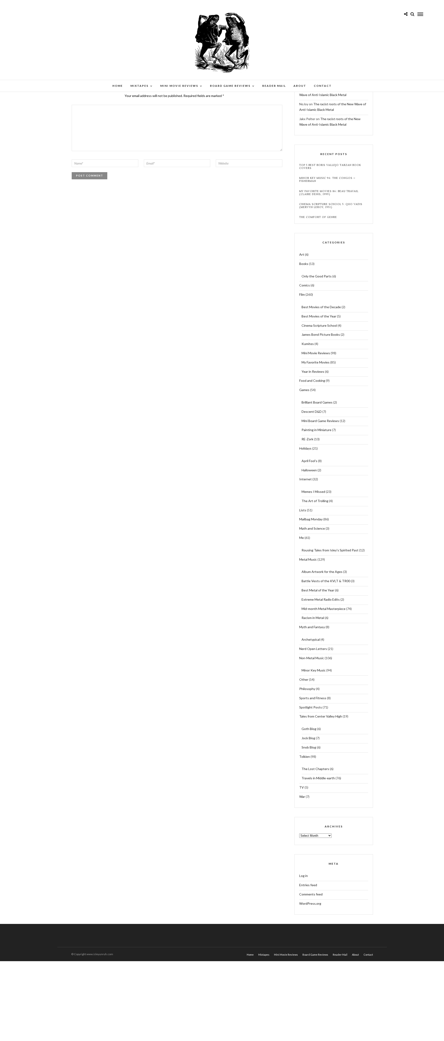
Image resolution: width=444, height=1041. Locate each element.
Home (117, 85)
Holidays (305, 448)
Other (303, 679)
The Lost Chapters (315, 769)
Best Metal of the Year (318, 590)
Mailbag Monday (311, 519)
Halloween (309, 470)
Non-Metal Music (311, 658)
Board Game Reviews (230, 85)
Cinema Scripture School (319, 325)
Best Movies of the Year (319, 316)
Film (302, 294)
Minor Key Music (314, 670)
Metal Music (308, 559)
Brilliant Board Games (317, 402)
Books (303, 264)
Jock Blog (308, 738)
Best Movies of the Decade (321, 307)
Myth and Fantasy (312, 627)
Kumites (308, 344)
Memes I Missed (313, 492)
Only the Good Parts (317, 276)
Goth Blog (309, 729)
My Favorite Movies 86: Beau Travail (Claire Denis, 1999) (328, 193)
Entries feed (308, 885)
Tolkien (304, 756)
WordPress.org (310, 903)
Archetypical (311, 639)
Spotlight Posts (310, 707)
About (299, 85)
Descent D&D (312, 411)
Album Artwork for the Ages (322, 572)
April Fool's (309, 461)
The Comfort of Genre (318, 217)
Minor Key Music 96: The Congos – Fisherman (327, 180)
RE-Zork (307, 439)
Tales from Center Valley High (320, 716)
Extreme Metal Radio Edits (321, 599)
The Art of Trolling (315, 501)
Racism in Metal (313, 618)
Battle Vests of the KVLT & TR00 (326, 581)
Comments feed (311, 894)
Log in (303, 876)
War (302, 797)
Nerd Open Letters (313, 649)
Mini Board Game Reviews (320, 421)
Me (301, 538)
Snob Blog (309, 747)
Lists (302, 510)
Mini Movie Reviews (179, 85)
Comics (304, 285)
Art (301, 254)
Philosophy (307, 689)
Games (304, 390)
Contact (323, 85)
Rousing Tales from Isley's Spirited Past (330, 550)
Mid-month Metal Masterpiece (323, 609)
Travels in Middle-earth (318, 778)
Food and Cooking (312, 380)
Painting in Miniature (316, 430)
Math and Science (312, 528)
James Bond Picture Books (321, 334)
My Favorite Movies (316, 362)
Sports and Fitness (312, 698)
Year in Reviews (313, 371)
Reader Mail (274, 85)
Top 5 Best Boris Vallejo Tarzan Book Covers (330, 167)
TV (301, 787)
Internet (305, 479)
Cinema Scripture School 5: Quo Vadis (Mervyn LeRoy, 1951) (330, 206)
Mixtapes (139, 85)
